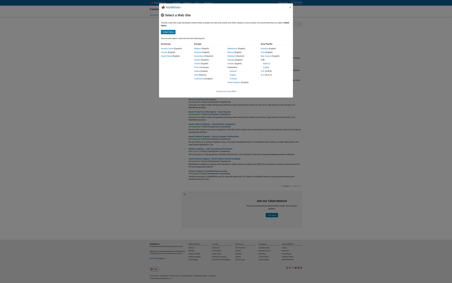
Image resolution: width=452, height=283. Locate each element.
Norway (230, 52)
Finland (197, 63)
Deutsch (233, 71)
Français (233, 79)
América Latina (167, 48)
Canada (164, 52)
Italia (196, 75)
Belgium (197, 48)
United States (166, 56)
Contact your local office (226, 91)
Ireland (197, 71)
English (233, 75)
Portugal (230, 60)
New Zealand (266, 56)
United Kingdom (234, 82)
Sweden (230, 63)
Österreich (231, 56)
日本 (262, 71)
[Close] (290, 7)
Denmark (198, 52)
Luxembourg (199, 79)
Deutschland (199, 56)
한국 (262, 75)
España (197, 60)
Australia (264, 48)
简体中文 (267, 63)
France (197, 67)
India (263, 52)
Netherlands (232, 48)
